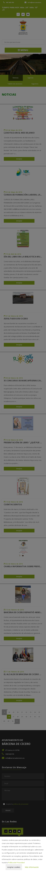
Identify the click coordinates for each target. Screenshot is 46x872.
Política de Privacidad (16, 862)
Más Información (32, 867)
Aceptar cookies (13, 867)
